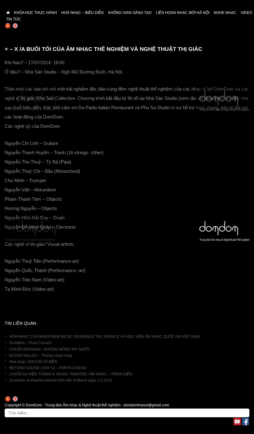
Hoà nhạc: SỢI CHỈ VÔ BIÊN (33, 362)
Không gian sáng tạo (129, 13)
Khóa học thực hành (35, 13)
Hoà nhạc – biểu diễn (82, 13)
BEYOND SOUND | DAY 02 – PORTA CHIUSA (47, 368)
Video (246, 13)
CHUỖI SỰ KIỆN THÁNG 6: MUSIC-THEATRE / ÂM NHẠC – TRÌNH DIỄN (70, 374)
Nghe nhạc (225, 13)
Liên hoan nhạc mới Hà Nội (182, 13)
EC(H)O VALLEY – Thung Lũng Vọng (40, 355)
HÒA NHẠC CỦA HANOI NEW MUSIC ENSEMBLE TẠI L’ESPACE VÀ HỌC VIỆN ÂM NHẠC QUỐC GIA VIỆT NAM (104, 336)
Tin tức (13, 19)
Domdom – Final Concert (30, 343)
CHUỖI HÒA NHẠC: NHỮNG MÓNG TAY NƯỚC (49, 349)
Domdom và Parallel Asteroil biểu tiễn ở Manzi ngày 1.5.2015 (60, 380)
